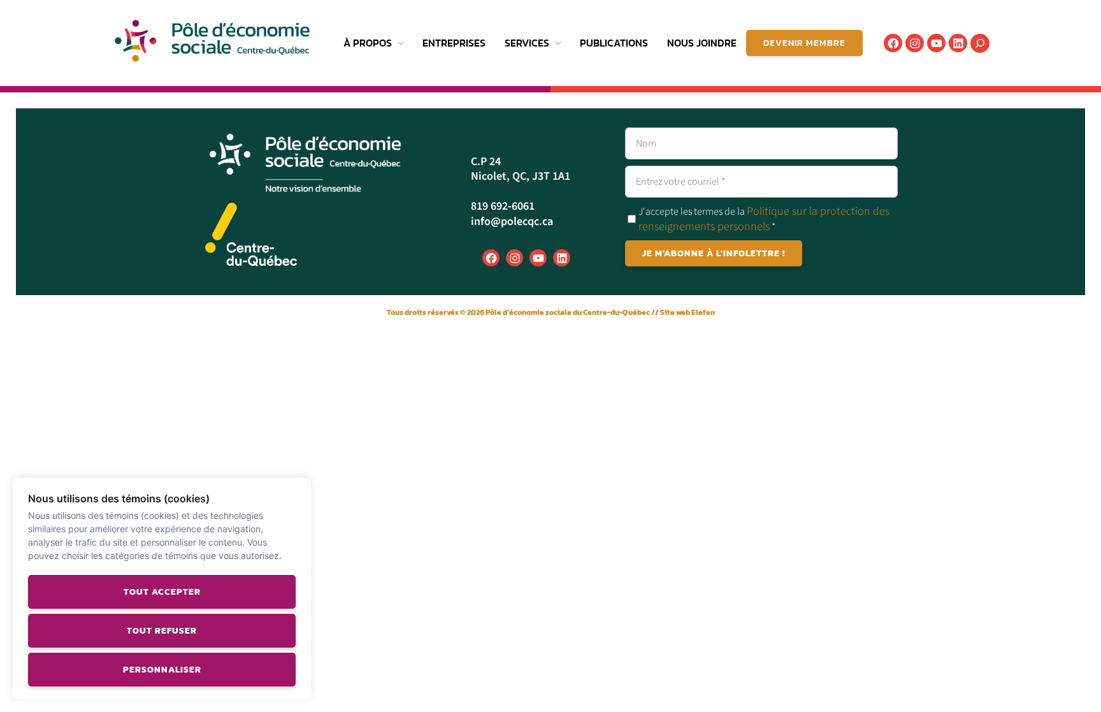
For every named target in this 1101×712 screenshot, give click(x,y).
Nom (646, 143)
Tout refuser (162, 630)
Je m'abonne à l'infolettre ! (713, 253)
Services (527, 42)
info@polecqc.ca (512, 221)
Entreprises (454, 42)
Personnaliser (162, 669)
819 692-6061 (503, 206)
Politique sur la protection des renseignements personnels (763, 218)
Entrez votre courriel (680, 182)
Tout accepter (162, 592)
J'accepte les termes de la (763, 219)
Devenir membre (804, 43)
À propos (367, 42)
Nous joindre (702, 42)
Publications (614, 42)
